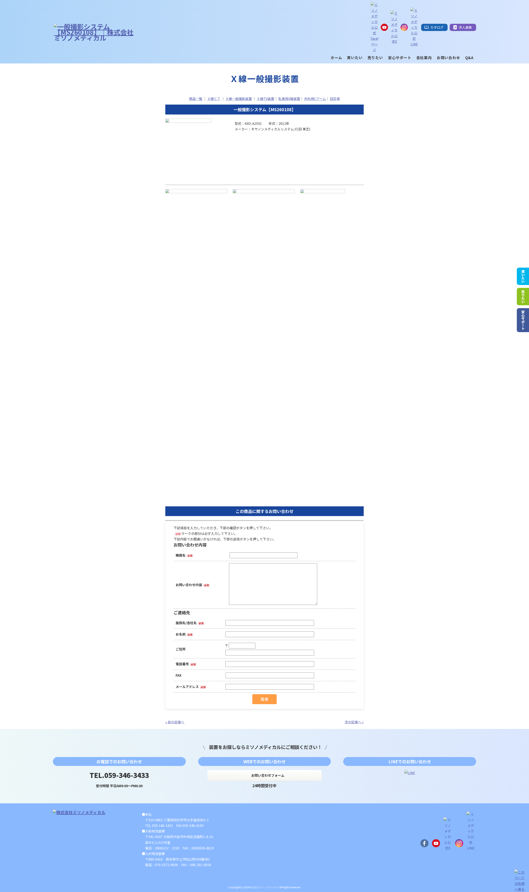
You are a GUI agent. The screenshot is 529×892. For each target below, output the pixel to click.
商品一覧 (195, 98)
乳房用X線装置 (289, 98)
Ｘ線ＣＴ (213, 98)
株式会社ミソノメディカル (264, 887)
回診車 (335, 98)
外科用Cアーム (315, 98)
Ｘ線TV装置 (265, 98)
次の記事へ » (354, 721)
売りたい (523, 296)
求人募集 (465, 27)
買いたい (523, 276)
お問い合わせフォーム (267, 775)
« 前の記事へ (174, 721)
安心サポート (523, 320)
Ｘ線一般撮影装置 (238, 98)
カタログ (436, 27)
